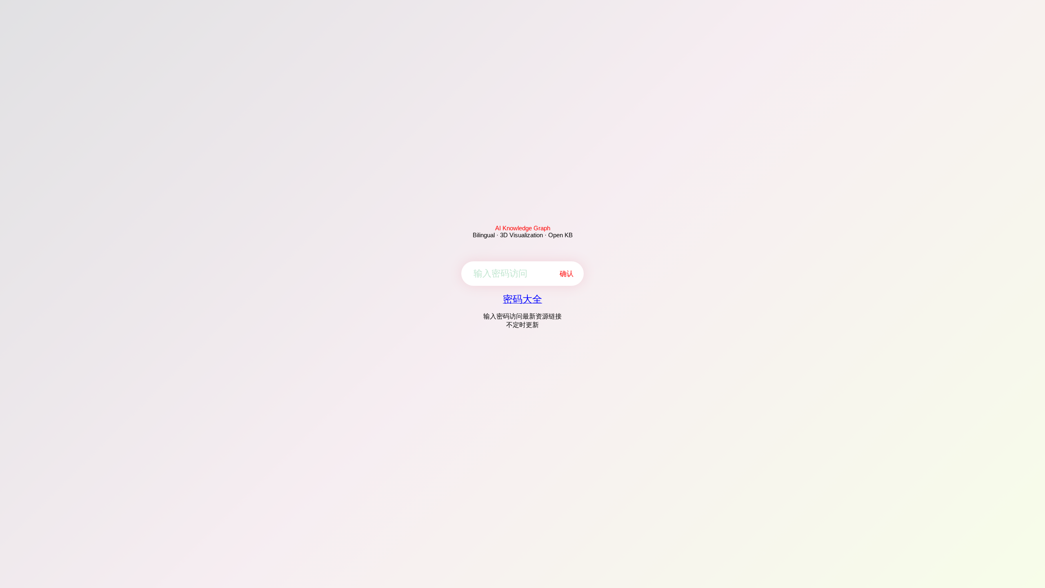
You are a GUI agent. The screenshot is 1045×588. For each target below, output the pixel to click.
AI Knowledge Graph (522, 228)
